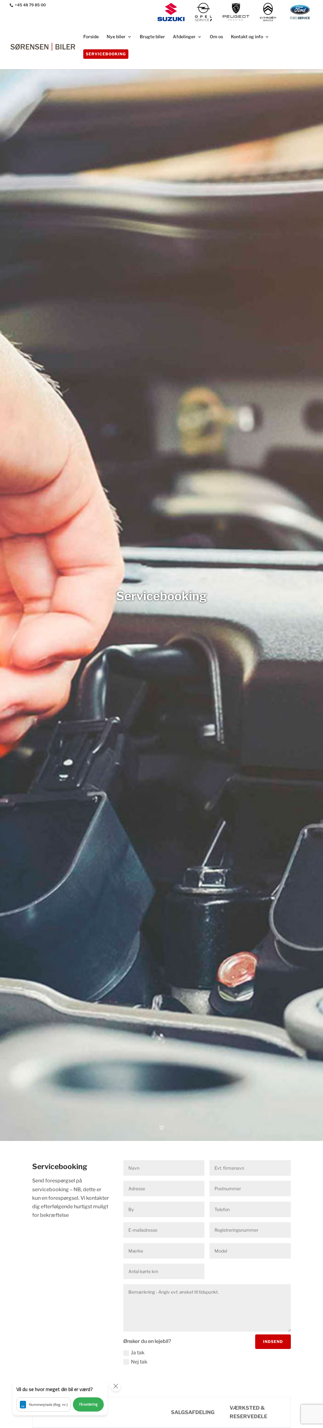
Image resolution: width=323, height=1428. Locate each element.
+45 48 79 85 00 (30, 5)
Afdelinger (184, 36)
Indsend (273, 1341)
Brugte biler (152, 36)
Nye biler (116, 36)
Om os (216, 36)
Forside (91, 36)
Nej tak (139, 1362)
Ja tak (137, 1353)
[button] (60, 1398)
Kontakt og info (247, 36)
